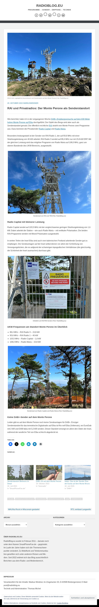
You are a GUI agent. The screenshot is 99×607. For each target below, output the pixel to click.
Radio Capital (45, 129)
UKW (67, 499)
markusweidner (30, 103)
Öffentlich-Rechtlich (25, 499)
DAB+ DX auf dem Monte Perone (48, 481)
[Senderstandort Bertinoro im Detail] (20, 472)
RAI (50, 126)
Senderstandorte (55, 499)
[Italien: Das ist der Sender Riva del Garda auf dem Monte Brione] (78, 472)
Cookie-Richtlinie (62, 603)
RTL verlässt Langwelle (81, 509)
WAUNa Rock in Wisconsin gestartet (23, 509)
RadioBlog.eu (49, 5)
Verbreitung (76, 499)
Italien (10, 499)
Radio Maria (60, 129)
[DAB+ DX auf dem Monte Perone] (49, 472)
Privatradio (41, 499)
